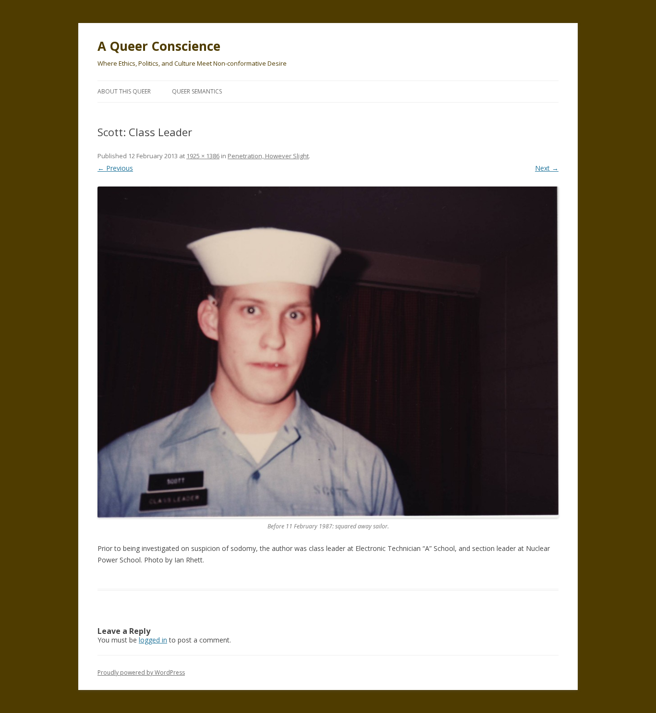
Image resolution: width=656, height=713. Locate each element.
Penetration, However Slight (268, 156)
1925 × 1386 (202, 156)
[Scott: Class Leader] (328, 352)
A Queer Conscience (158, 46)
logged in (153, 639)
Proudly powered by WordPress (141, 672)
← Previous (115, 168)
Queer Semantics (197, 91)
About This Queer (124, 91)
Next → (547, 168)
